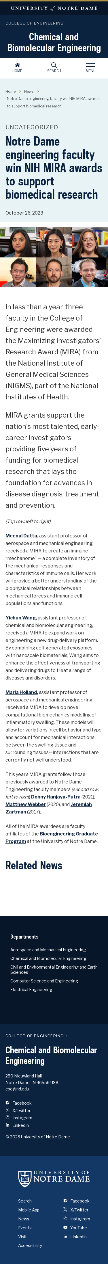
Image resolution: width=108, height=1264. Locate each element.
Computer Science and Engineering (44, 980)
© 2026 (12, 1136)
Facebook (22, 1103)
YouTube (78, 1227)
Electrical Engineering (31, 989)
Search (54, 71)
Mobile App (28, 1209)
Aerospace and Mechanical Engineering (48, 949)
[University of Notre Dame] (54, 1178)
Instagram (22, 1117)
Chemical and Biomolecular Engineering (54, 42)
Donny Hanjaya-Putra (56, 797)
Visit (22, 1236)
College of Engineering (34, 23)
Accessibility (30, 1245)
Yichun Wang (20, 618)
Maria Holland (21, 692)
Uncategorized (31, 127)
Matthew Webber (25, 804)
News (29, 91)
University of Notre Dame (54, 8)
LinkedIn (20, 1125)
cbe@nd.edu (17, 1088)
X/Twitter (21, 1110)
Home (17, 71)
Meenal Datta (21, 536)
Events (25, 1227)
